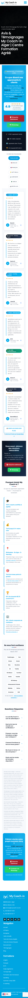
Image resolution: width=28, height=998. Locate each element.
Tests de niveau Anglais (10, 939)
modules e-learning (11, 560)
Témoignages (7, 948)
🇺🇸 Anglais (14, 162)
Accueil (3, 27)
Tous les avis (14, 158)
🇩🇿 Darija (14, 181)
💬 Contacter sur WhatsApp (14, 869)
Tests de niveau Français (10, 942)
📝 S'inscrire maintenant (14, 118)
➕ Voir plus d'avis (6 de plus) (14, 429)
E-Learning (6, 983)
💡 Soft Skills (14, 172)
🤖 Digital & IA (14, 186)
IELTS (4, 966)
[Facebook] (8, 919)
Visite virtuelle (7, 936)
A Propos (6, 930)
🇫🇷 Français (14, 167)
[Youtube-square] (18, 919)
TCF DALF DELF (7, 972)
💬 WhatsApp (14, 125)
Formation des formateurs (11, 975)
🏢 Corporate (14, 177)
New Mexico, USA (10, 905)
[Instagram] (11, 919)
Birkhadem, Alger (10, 902)
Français (5, 963)
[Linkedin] (4, 919)
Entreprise (6, 933)
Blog (4, 951)
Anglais (5, 960)
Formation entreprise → (12, 632)
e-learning (14, 94)
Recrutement (7, 945)
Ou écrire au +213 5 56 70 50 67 (14, 874)
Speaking (6, 977)
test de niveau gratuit (13, 580)
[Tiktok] (15, 919)
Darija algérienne (8, 969)
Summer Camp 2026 (9, 980)
